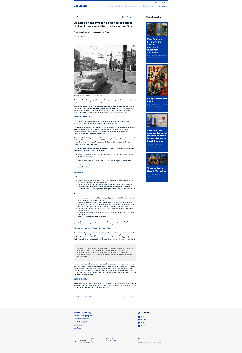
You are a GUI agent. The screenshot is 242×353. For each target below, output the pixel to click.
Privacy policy (142, 339)
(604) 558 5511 (114, 341)
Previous (124, 297)
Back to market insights (84, 297)
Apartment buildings (116, 6)
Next (133, 297)
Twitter (143, 317)
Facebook (144, 326)
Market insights (163, 6)
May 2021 (90, 129)
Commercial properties (132, 6)
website (124, 224)
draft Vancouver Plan (129, 233)
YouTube (144, 320)
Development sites (149, 6)
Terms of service (143, 341)
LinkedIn (144, 323)
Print (126, 17)
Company (156, 2)
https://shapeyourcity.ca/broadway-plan (91, 150)
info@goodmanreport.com (117, 339)
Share (134, 17)
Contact (163, 2)
